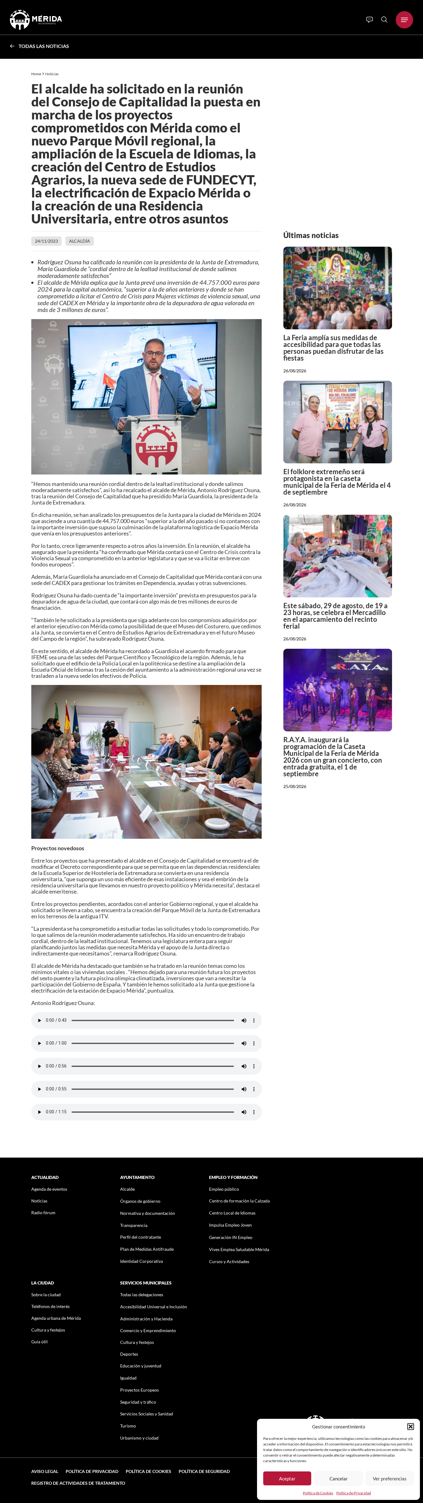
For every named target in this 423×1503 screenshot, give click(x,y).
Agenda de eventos (49, 1189)
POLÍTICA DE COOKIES (148, 1471)
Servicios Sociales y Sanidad (146, 1413)
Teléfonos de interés (50, 1306)
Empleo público (224, 1189)
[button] (411, 1426)
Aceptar (287, 1478)
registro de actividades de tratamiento (78, 1483)
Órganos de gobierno (140, 1201)
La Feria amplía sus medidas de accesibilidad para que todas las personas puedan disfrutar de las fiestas (333, 347)
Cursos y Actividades (229, 1261)
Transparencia (133, 1225)
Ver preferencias (390, 1478)
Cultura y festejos (48, 1329)
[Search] (384, 19)
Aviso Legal (44, 1471)
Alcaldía (79, 241)
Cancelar (338, 1478)
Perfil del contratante (140, 1237)
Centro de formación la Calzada (239, 1200)
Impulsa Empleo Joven (230, 1225)
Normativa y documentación (147, 1213)
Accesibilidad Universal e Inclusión (153, 1306)
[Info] (369, 20)
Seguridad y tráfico (138, 1402)
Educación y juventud (140, 1365)
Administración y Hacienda (146, 1318)
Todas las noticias (44, 46)
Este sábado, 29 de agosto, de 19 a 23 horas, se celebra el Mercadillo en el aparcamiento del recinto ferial (335, 615)
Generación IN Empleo (230, 1237)
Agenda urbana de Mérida (56, 1318)
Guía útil (39, 1341)
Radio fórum (43, 1212)
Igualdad (128, 1377)
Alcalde (127, 1189)
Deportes (129, 1354)
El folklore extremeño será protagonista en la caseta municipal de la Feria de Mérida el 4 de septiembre (337, 481)
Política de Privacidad (353, 1493)
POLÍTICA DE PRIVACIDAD (92, 1471)
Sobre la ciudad (46, 1294)
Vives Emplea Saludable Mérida (239, 1249)
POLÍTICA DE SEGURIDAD (204, 1471)
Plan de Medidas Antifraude (147, 1249)
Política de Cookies (318, 1493)
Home (36, 73)
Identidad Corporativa (141, 1261)
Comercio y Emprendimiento (148, 1330)
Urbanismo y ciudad (139, 1437)
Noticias (52, 73)
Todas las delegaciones (141, 1294)
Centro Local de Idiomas (232, 1212)
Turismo (128, 1425)
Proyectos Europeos (139, 1390)
